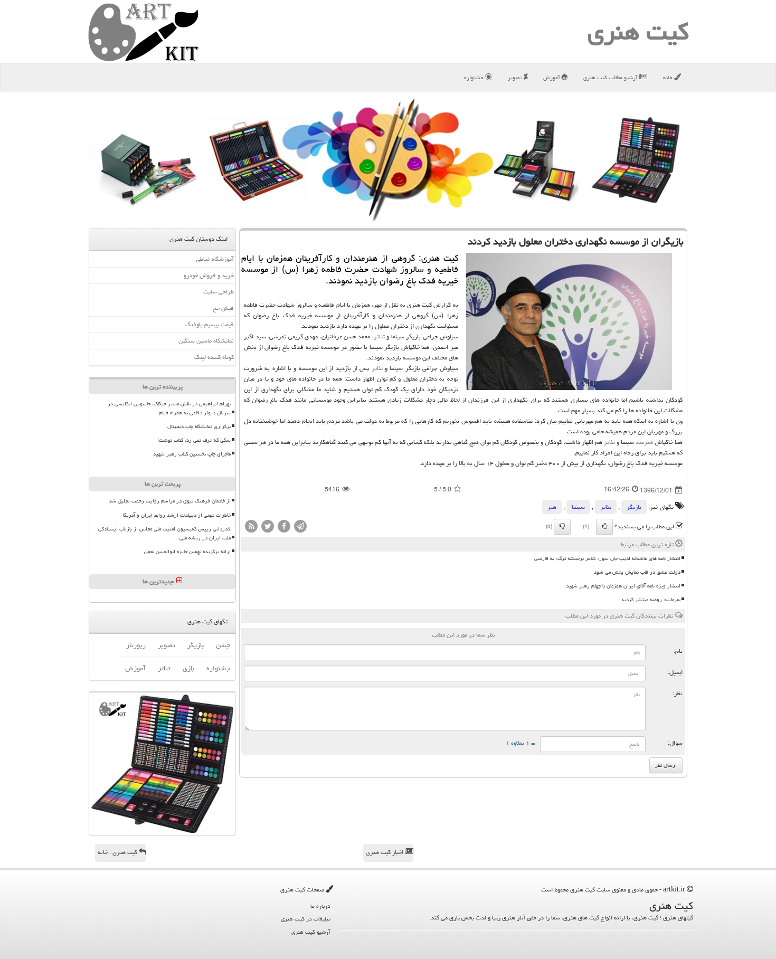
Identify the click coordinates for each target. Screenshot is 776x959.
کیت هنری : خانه (118, 852)
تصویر (516, 77)
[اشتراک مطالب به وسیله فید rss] (251, 526)
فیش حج (223, 308)
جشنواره (474, 77)
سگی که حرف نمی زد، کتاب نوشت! (194, 440)
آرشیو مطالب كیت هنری (611, 77)
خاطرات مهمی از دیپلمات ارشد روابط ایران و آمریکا (177, 515)
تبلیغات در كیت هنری (305, 918)
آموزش (552, 77)
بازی (188, 668)
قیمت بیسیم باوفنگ (209, 324)
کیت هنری (638, 31)
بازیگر (634, 507)
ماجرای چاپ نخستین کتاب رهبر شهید (192, 454)
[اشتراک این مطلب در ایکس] (267, 526)
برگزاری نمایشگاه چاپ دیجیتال (199, 426)
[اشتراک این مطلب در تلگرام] (300, 526)
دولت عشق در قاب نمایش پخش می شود (637, 572)
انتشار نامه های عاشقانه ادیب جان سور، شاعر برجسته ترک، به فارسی (607, 558)
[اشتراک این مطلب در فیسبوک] (284, 526)
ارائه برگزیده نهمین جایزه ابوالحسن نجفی (187, 551)
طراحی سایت (218, 292)
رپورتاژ (136, 645)
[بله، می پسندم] (604, 527)
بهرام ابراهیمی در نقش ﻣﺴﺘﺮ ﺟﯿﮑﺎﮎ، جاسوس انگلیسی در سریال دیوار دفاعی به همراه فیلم (169, 408)
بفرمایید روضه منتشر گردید (650, 599)
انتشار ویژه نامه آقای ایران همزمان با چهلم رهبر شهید (623, 586)
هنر (551, 507)
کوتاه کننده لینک (214, 357)
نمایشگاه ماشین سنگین (206, 341)
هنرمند (644, 442)
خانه (668, 77)
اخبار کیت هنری (385, 852)
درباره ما (320, 905)
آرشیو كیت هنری (310, 931)
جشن (223, 645)
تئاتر (379, 336)
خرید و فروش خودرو (209, 275)
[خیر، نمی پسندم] (562, 527)
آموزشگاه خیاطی (215, 259)
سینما (578, 507)
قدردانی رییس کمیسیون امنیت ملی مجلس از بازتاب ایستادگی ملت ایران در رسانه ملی (164, 533)
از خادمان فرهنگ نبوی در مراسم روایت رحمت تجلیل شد (170, 501)
